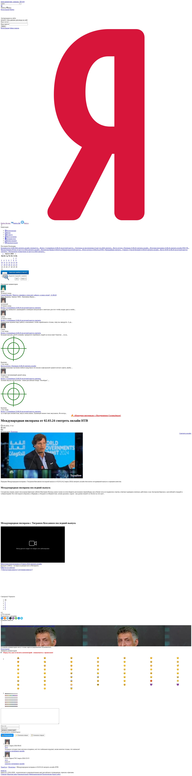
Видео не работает (8, 568)
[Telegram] (7, 618)
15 (14, 262)
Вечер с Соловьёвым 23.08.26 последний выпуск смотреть (21, 308)
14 (11, 262)
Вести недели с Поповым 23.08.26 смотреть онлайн (18, 366)
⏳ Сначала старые (37, 735)
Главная (3, 774)
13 (9, 262)
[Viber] (13, 618)
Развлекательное (23, 774)
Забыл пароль (14, 28)
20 (9, 265)
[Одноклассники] (5, 618)
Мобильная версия (35, 774)
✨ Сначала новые (22, 735)
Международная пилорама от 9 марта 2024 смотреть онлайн (21, 564)
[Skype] (21, 618)
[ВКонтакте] (2, 618)
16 (16, 262)
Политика (14, 431)
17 (2, 265)
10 (2, 262)
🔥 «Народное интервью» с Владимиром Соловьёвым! (96, 415)
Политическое (47, 774)
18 (4, 265)
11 (4, 262)
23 (16, 265)
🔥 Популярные (7, 735)
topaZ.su (3, 770)
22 (14, 265)
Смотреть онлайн (185, 433)
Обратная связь (12, 774)
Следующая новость (24, 570)
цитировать (15, 751)
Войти (12, 9)
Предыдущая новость (9, 570)
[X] (10, 618)
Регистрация (5, 9)
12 (7, 262)
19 (7, 265)
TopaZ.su (4, 767)
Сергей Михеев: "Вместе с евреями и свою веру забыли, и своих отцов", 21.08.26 (28, 295)
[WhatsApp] (16, 618)
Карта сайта (56, 774)
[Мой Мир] (19, 618)
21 (11, 265)
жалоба (22, 751)
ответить (8, 751)
